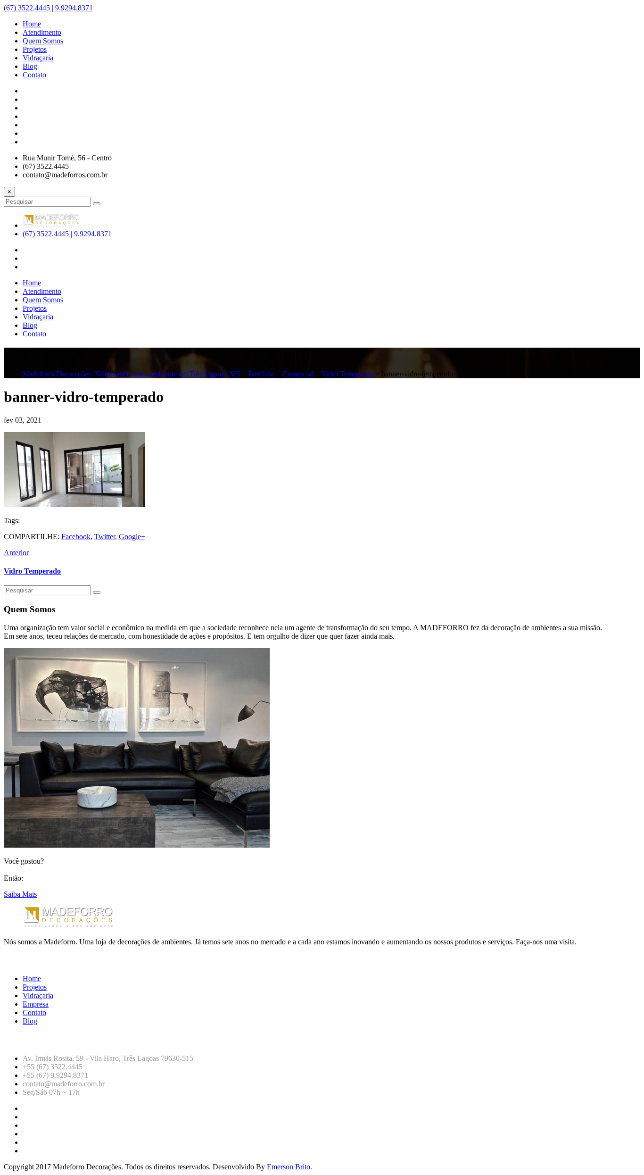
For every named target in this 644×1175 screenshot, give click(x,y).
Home (32, 979)
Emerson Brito (288, 1167)
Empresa (36, 1004)
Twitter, (105, 537)
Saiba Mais (20, 894)
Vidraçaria (38, 996)
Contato (34, 1012)
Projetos (35, 987)
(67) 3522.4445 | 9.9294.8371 (48, 8)
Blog (30, 1021)
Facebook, (76, 537)
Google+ (132, 537)
